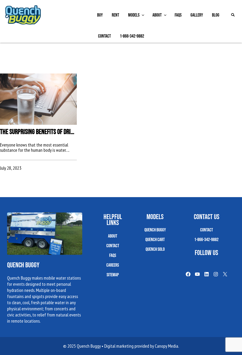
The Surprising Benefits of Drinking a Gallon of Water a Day (38, 132)
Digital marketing (119, 346)
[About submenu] (165, 14)
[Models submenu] (143, 14)
